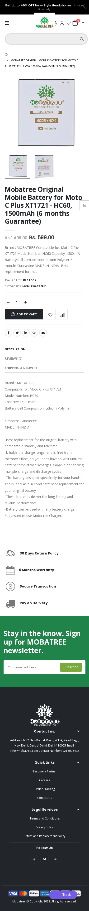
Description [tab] (15, 349)
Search (82, 39)
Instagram (55, 859)
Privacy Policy (45, 827)
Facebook (8, 333)
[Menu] (7, 23)
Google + (34, 333)
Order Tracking (44, 789)
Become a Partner (45, 771)
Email (43, 333)
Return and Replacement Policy (44, 836)
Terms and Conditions (45, 818)
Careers (44, 780)
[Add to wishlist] (50, 314)
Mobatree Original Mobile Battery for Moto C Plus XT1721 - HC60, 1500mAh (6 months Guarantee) (43, 205)
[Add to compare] (62, 314)
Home (6, 54)
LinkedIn (26, 333)
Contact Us (44, 798)
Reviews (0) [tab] (13, 358)
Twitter (17, 333)
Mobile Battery (34, 286)
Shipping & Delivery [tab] (21, 368)
